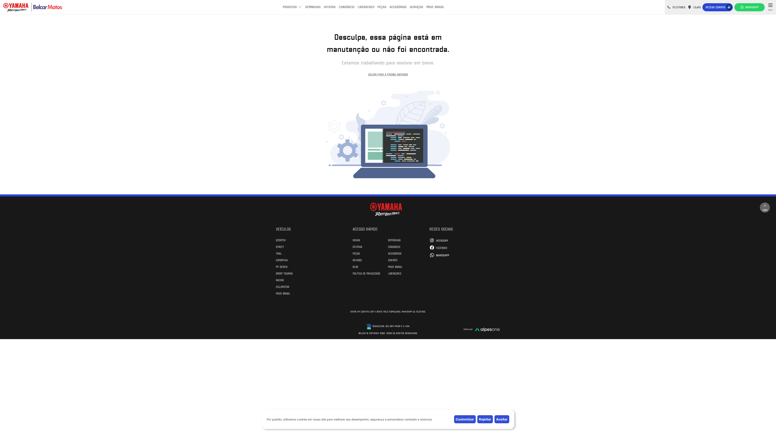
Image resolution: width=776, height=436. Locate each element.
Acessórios (398, 7)
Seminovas (313, 7)
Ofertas (330, 7)
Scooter (281, 240)
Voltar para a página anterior (388, 74)
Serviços (416, 7)
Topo (764, 210)
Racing (280, 280)
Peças (381, 7)
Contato (392, 260)
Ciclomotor (282, 286)
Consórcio (346, 7)
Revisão (357, 260)
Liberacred (366, 7)
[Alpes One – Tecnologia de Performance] (487, 329)
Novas (356, 240)
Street (280, 246)
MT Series (281, 266)
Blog (355, 266)
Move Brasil (435, 7)
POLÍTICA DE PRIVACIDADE (366, 273)
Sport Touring (284, 273)
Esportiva (282, 260)
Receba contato (715, 7)
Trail (279, 253)
